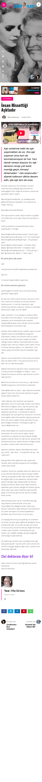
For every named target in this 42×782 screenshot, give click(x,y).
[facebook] (3, 71)
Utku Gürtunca (13, 117)
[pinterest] (3, 56)
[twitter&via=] (3, 66)
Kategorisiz (7, 99)
